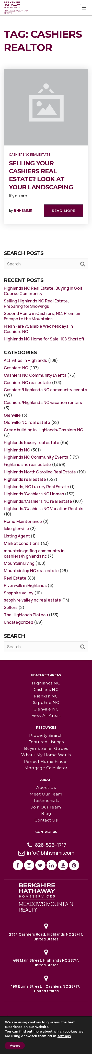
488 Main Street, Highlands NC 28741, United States (46, 962)
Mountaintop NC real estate (31, 570)
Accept (15, 1046)
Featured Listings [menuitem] (46, 741)
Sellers (11, 607)
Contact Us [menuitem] (45, 820)
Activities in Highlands (25, 360)
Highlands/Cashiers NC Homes (34, 494)
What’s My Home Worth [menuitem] (46, 754)
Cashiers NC (16, 368)
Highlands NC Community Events (36, 457)
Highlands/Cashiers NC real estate (38, 501)
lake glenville (16, 528)
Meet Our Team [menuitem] (46, 794)
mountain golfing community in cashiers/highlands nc (34, 553)
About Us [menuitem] (46, 787)
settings (64, 1036)
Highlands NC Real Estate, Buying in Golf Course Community (43, 290)
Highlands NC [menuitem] (46, 683)
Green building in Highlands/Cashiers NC (43, 430)
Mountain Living (19, 563)
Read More (63, 211)
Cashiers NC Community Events (35, 375)
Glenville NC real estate (27, 422)
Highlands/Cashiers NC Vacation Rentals (43, 508)
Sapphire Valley (18, 593)
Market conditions (22, 543)
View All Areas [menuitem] (46, 715)
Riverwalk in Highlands (25, 585)
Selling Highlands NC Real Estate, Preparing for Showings (36, 303)
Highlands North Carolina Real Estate (40, 472)
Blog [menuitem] (46, 813)
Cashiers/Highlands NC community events (45, 390)
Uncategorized (18, 622)
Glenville (12, 415)
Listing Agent (17, 536)
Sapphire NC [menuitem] (46, 702)
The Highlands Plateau (26, 615)
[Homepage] (16, 8)
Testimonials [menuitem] (46, 800)
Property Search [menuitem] (46, 735)
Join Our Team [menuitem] (46, 807)
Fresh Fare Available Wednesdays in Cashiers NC (38, 328)
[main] (46, 330)
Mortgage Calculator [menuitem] (46, 767)
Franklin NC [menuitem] (46, 696)
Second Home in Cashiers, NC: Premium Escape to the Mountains (43, 316)
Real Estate (15, 578)
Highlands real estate (25, 479)
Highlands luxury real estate (31, 442)
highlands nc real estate (27, 464)
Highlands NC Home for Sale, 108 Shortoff (44, 339)
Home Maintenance (23, 521)
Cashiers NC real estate (29, 154)
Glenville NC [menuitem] (46, 709)
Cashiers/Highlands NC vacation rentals (43, 402)
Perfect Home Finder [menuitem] (46, 761)
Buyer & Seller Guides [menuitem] (46, 748)
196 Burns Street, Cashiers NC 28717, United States (46, 988)
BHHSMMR (23, 210)
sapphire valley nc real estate (32, 600)
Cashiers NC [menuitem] (46, 689)
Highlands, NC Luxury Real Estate (36, 486)
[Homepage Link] (46, 897)
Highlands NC (17, 450)
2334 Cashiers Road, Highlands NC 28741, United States (46, 936)
